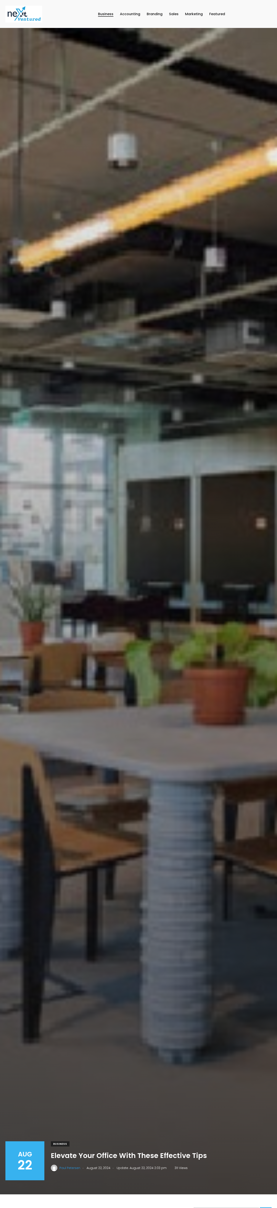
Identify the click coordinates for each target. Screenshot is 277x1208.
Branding (155, 13)
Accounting (130, 13)
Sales (174, 13)
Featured (217, 13)
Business (105, 13)
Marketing (194, 13)
